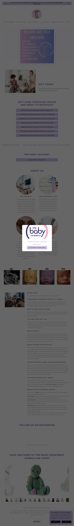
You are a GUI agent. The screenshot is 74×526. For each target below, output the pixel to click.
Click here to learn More (37, 247)
